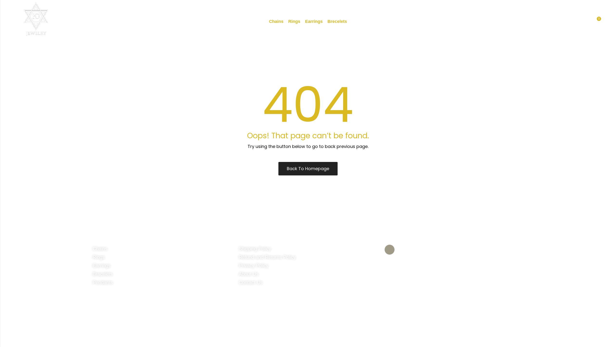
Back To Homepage (308, 169)
